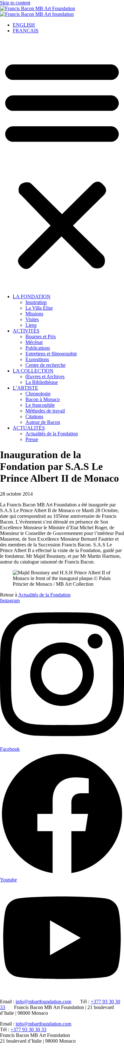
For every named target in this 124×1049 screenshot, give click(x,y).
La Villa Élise (39, 308)
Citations (34, 416)
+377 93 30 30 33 (28, 1029)
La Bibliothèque (41, 382)
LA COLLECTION (33, 370)
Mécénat (34, 342)
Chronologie (38, 393)
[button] (62, 164)
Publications (37, 348)
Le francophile (40, 405)
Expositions (37, 359)
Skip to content (15, 2)
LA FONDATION (32, 296)
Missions (34, 313)
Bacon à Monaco (42, 399)
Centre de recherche (45, 365)
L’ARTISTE (25, 388)
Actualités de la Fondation (51, 433)
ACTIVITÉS (26, 330)
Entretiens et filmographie (51, 353)
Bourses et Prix (40, 336)
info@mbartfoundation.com (43, 1001)
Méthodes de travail (45, 410)
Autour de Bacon (42, 422)
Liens (31, 325)
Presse (31, 439)
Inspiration (36, 302)
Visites (32, 319)
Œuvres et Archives (45, 376)
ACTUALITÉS (29, 428)
